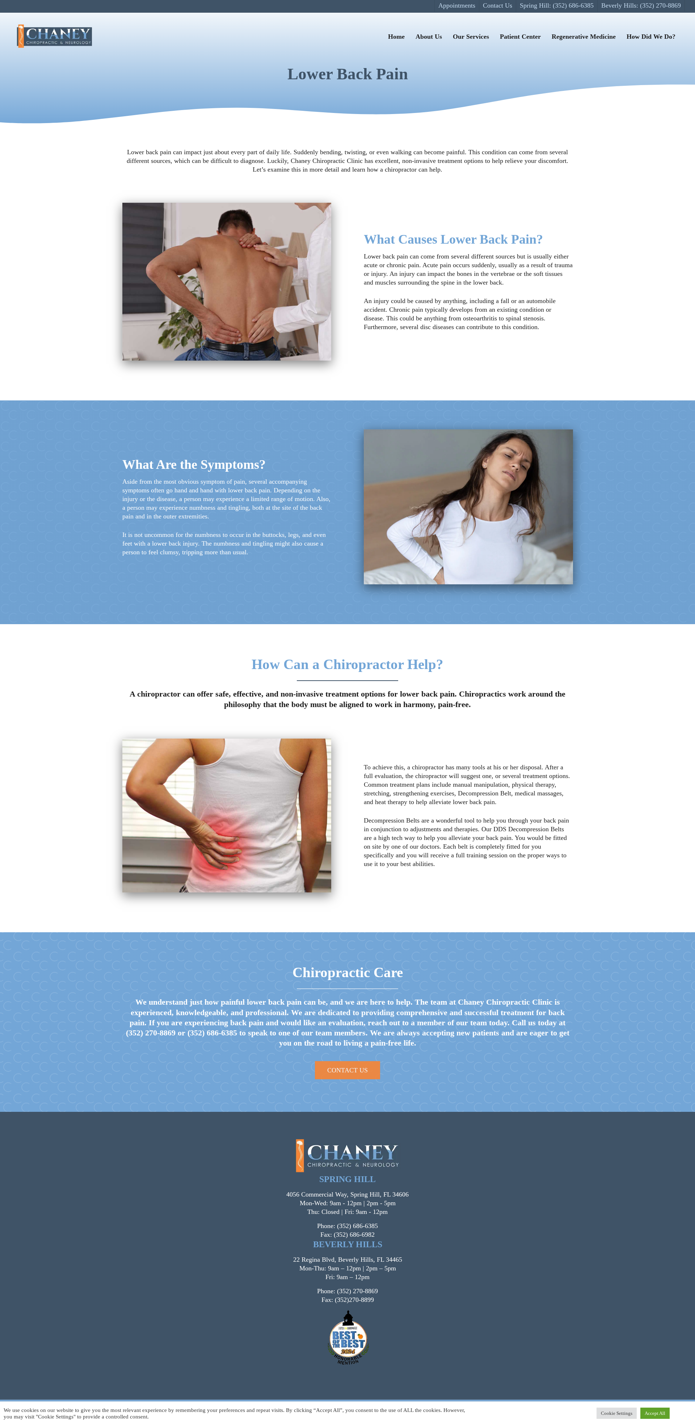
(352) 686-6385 (212, 1033)
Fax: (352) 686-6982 (347, 1234)
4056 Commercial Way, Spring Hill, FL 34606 (347, 1194)
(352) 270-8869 (151, 1033)
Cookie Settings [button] (616, 1413)
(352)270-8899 (354, 1299)
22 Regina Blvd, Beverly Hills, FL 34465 (347, 1259)
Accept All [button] (655, 1413)
